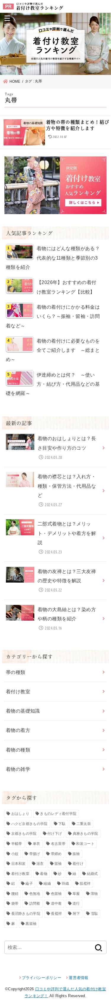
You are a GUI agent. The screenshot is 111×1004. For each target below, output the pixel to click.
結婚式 (92, 874)
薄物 (94, 894)
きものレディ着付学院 (58, 814)
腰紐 (15, 894)
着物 (43, 874)
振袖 (76, 854)
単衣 (36, 844)
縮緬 (47, 883)
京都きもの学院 (24, 834)
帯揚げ (34, 854)
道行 (76, 903)
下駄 (62, 824)
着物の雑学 (18, 769)
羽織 (65, 883)
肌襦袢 (85, 883)
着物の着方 (18, 730)
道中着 (56, 903)
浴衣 (40, 864)
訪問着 (34, 903)
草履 (76, 894)
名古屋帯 (58, 844)
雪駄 (94, 914)
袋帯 (15, 903)
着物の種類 (18, 749)
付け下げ (54, 834)
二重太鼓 (83, 824)
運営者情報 (79, 977)
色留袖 (56, 894)
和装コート (85, 844)
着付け (78, 864)
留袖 (58, 864)
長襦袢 (56, 914)
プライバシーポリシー (41, 977)
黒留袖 (30, 924)
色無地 (34, 894)
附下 (76, 914)
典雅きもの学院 (85, 834)
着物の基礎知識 (23, 710)
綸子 (29, 883)
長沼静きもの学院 (25, 914)
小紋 (15, 854)
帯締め (56, 854)
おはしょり (20, 814)
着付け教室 (18, 691)
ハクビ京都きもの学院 (29, 824)
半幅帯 (16, 844)
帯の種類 (15, 672)
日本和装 (18, 864)
